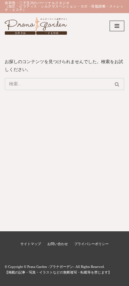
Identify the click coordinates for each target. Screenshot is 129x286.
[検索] (117, 84)
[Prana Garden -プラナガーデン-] (36, 26)
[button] (117, 84)
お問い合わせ (57, 244)
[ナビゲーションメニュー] (117, 26)
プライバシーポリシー (91, 244)
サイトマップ (30, 244)
